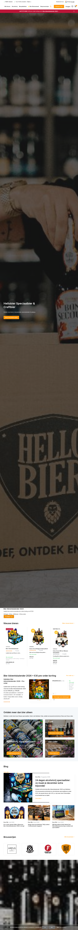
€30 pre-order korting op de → (39, 11)
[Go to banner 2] (59, 728)
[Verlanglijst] (72, 6)
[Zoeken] (51, 6)
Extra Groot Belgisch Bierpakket (38, 648)
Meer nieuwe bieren (67, 623)
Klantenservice (60, 1)
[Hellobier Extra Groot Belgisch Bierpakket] (39, 636)
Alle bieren (7, 6)
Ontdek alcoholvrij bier (14, 753)
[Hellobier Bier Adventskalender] (15, 636)
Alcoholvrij (15, 6)
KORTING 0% (56, 629)
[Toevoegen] (24, 666)
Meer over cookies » (61, 927)
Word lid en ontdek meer (56, 733)
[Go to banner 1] (23, 739)
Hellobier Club (59, 6)
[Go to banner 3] (59, 749)
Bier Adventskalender (12, 648)
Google (72, 1)
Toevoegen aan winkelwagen (61, 697)
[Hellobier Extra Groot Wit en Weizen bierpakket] (62, 638)
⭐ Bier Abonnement (33, 6)
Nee (52, 927)
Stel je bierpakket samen (11, 317)
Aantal (54, 693)
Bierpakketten (23, 6)
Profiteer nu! (8, 616)
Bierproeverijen (44, 6)
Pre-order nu (69, 675)
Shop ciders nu (54, 753)
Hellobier (8, 646)
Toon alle (6, 772)
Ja (44, 927)
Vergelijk (17, 650)
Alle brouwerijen (68, 836)
